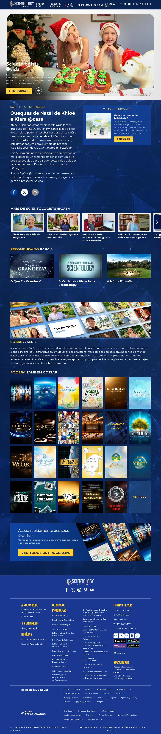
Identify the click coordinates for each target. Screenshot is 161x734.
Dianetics (90, 715)
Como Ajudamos (105, 715)
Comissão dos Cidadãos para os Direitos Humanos (95, 676)
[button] (3, 222)
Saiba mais (123, 138)
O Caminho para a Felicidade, (35, 153)
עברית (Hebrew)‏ (91, 693)
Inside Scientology (60, 615)
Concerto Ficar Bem (92, 626)
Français (99, 702)
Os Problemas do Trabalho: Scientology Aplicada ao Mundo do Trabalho (95, 612)
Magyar (106, 693)
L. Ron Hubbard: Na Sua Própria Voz (63, 634)
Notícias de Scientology (127, 715)
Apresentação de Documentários (59, 660)
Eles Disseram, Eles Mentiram (89, 659)
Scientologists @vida (61, 671)
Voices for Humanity (61, 629)
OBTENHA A (110, 5)
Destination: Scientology (63, 620)
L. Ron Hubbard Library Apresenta (60, 645)
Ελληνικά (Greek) (104, 689)
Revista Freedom (95, 719)
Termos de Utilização (88, 727)
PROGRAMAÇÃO (85, 5)
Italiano (118, 693)
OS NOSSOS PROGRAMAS (55, 5)
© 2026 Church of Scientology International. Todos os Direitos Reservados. (38, 728)
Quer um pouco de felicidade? (126, 117)
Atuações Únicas (59, 666)
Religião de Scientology (73, 719)
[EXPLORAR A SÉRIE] (21, 393)
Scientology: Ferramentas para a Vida (94, 620)
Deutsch (88, 689)
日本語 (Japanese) (71, 697)
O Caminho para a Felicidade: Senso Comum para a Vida (94, 645)
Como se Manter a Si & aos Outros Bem (95, 631)
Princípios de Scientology (63, 640)
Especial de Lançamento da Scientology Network (33, 610)
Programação (30, 628)
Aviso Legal (112, 730)
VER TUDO (140, 496)
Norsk (100, 697)
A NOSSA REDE (40, 5)
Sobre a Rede (27, 617)
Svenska (67, 702)
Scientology (68, 711)
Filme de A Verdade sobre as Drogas (95, 653)
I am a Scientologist (61, 655)
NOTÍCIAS (98, 5)
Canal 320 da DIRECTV (124, 610)
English (67, 689)
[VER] (140, 393)
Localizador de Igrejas (72, 715)
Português (112, 697)
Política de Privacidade (135, 727)
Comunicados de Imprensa (33, 639)
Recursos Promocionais (31, 644)
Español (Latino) (124, 689)
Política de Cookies (111, 727)
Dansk (77, 689)
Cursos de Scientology (87, 711)
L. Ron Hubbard (107, 711)
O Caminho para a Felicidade (91, 637)
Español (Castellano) (72, 693)
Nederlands (88, 697)
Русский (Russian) (129, 697)
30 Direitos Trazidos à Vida (95, 671)
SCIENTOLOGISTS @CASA (27, 106)
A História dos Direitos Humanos (93, 665)
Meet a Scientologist (61, 624)
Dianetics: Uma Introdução (64, 651)
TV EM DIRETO (70, 5)
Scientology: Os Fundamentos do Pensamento (59, 677)
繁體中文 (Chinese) (83, 702)
